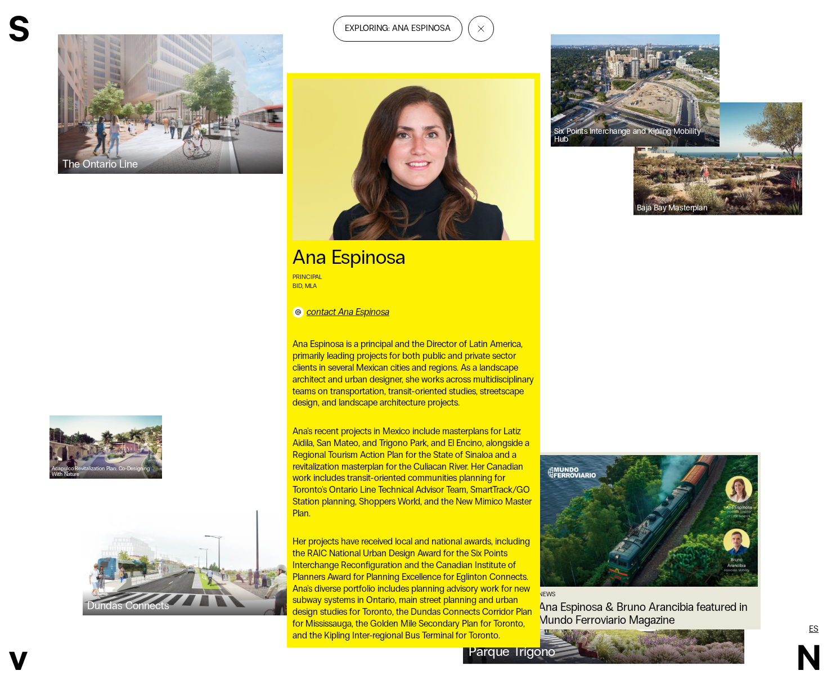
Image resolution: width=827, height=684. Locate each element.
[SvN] (19, 30)
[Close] (481, 28)
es (814, 629)
